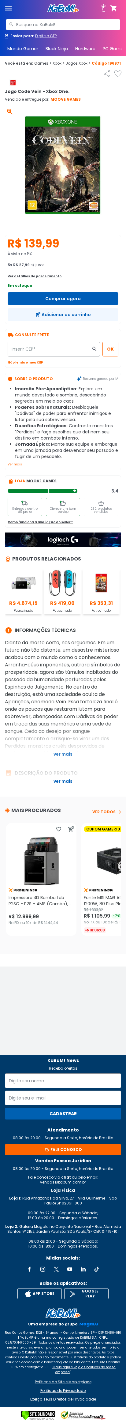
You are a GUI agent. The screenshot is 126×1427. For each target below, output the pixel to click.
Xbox (59, 63)
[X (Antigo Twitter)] (56, 1269)
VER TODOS (104, 812)
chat (66, 1177)
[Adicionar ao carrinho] (70, 829)
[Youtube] (69, 1269)
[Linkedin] (83, 1269)
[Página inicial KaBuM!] (63, 8)
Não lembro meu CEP (25, 362)
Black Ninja (57, 49)
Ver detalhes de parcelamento (34, 276)
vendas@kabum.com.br (63, 1182)
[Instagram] (42, 1269)
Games (42, 63)
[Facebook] (29, 1269)
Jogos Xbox (78, 63)
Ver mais (15, 464)
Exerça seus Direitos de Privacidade (63, 1399)
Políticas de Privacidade (63, 1390)
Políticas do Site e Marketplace (63, 1382)
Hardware (85, 49)
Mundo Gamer (22, 49)
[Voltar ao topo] (63, 1313)
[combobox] (63, 24)
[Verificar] (38, 1415)
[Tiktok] (96, 1269)
